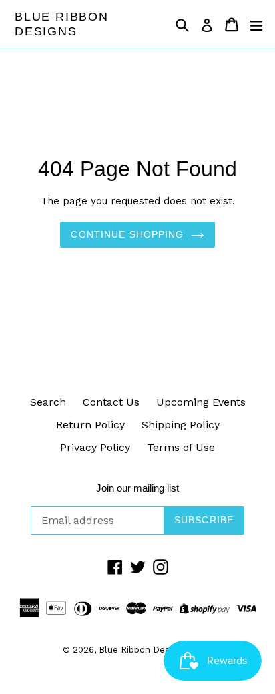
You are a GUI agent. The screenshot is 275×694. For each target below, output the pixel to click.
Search (48, 402)
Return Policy (90, 424)
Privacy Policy (95, 447)
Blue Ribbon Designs (62, 24)
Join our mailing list (137, 488)
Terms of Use (181, 447)
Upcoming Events (201, 402)
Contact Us (111, 402)
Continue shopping (127, 234)
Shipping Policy (181, 424)
